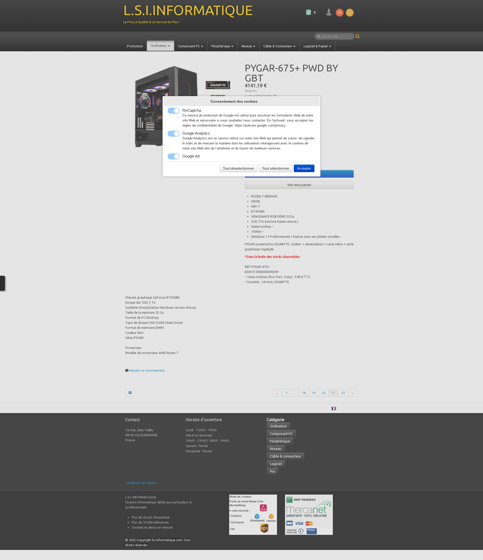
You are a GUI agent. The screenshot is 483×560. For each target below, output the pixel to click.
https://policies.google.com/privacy (260, 125)
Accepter (304, 168)
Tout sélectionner (275, 168)
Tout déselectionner (238, 168)
